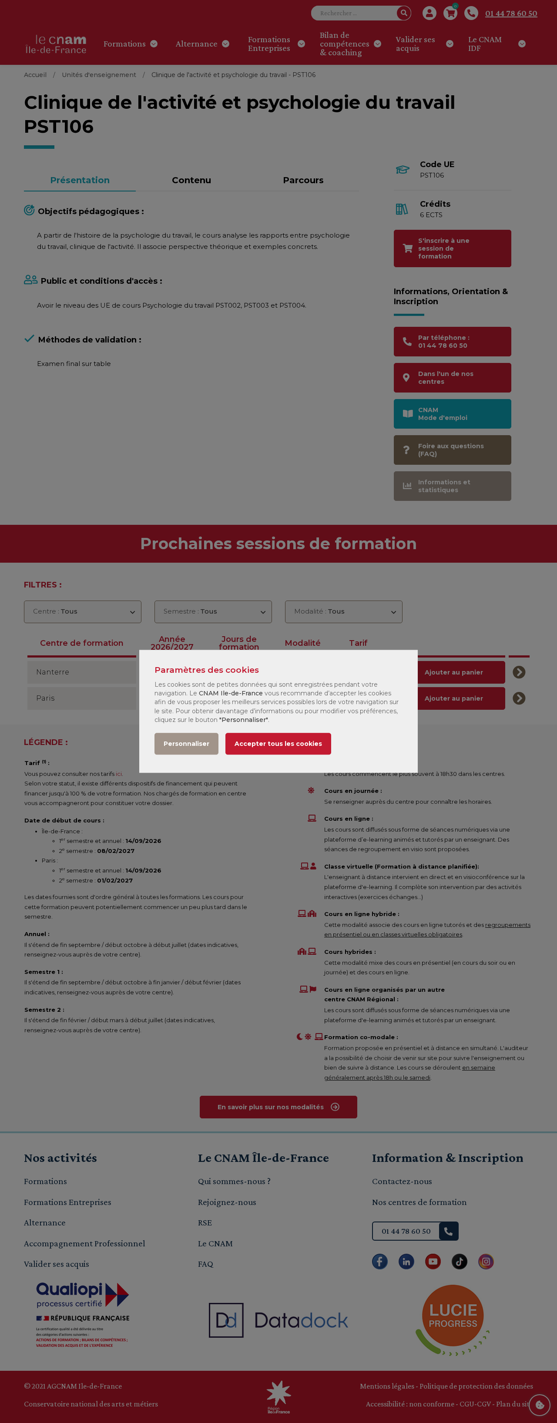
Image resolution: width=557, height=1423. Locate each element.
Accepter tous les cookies (278, 744)
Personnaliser (186, 744)
